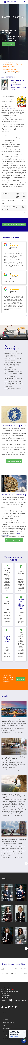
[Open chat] (23, 1041)
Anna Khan (19, 939)
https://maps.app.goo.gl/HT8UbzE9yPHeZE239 (5, 246)
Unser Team (6, 879)
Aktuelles (5, 696)
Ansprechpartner (8, 77)
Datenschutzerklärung (8, 1022)
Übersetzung (10, 108)
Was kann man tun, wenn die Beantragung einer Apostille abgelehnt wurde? (13, 795)
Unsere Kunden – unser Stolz (13, 964)
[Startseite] (10, 2)
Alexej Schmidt (7, 894)
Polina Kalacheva (5, 732)
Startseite (5, 63)
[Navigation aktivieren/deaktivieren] (2, 2)
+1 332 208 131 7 (7, 989)
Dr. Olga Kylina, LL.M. (6, 912)
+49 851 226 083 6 (16, 84)
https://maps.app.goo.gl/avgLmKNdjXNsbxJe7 (5, 276)
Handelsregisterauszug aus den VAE (13, 71)
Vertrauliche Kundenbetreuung (7, 639)
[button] (18, 2)
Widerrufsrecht (6, 1028)
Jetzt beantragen (9, 44)
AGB (4, 1025)
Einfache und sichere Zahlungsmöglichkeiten (21, 604)
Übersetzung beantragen (14, 540)
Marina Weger (21, 917)
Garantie (5, 1016)
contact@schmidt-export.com (10, 991)
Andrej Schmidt (19, 889)
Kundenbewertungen (10, 238)
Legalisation (12, 104)
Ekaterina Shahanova (17, 80)
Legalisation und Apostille (13, 425)
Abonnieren (20, 679)
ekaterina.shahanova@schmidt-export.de (18, 88)
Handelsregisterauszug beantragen (14, 224)
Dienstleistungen (14, 63)
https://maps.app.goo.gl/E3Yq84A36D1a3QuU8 (5, 291)
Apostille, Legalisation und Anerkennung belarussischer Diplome (13, 840)
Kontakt (4, 1012)
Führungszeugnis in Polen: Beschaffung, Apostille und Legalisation (13, 757)
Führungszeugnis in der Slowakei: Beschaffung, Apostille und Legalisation (13, 720)
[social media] (2, 1007)
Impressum (5, 1019)
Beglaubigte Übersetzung (13, 494)
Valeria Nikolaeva (5, 938)
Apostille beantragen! (14, 461)
